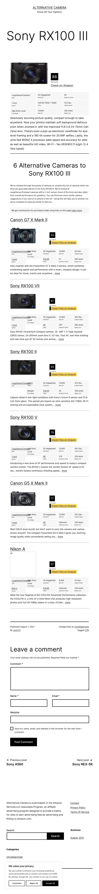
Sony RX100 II (23, 351)
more (57, 273)
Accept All (50, 883)
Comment (16, 664)
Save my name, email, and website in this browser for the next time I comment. (48, 730)
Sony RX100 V (23, 417)
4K (44, 325)
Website (14, 712)
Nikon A (17, 548)
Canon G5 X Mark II (28, 483)
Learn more (77, 210)
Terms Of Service (79, 812)
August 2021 (77, 837)
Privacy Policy (77, 807)
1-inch (14, 259)
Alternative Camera (49, 8)
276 (87, 630)
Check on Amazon (62, 85)
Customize (16, 883)
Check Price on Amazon (63, 242)
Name (14, 696)
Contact (74, 803)
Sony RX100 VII (24, 285)
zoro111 (16, 630)
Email (56, 696)
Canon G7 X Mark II (28, 219)
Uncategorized (81, 626)
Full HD (46, 259)
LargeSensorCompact (21, 251)
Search (10, 830)
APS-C (14, 588)
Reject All (34, 883)
